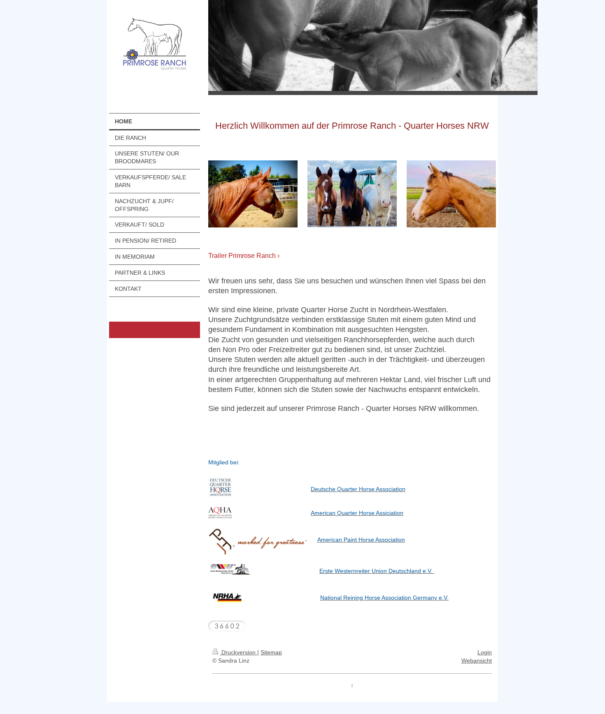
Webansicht (476, 660)
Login (484, 652)
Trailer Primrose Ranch (242, 255)
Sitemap (271, 652)
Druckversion (238, 652)
